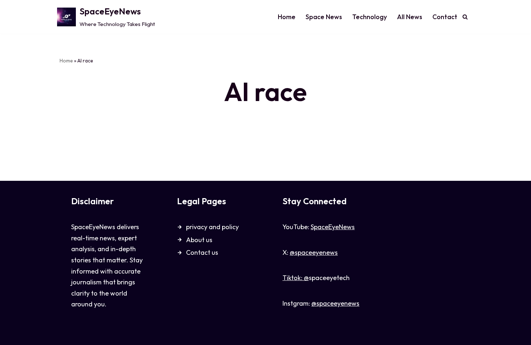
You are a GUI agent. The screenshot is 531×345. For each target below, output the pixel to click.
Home (286, 17)
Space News (324, 17)
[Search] (465, 16)
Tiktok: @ (295, 278)
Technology (369, 17)
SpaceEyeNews (333, 227)
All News (409, 17)
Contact (444, 17)
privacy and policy (212, 227)
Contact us (202, 252)
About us (199, 240)
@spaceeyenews (314, 252)
